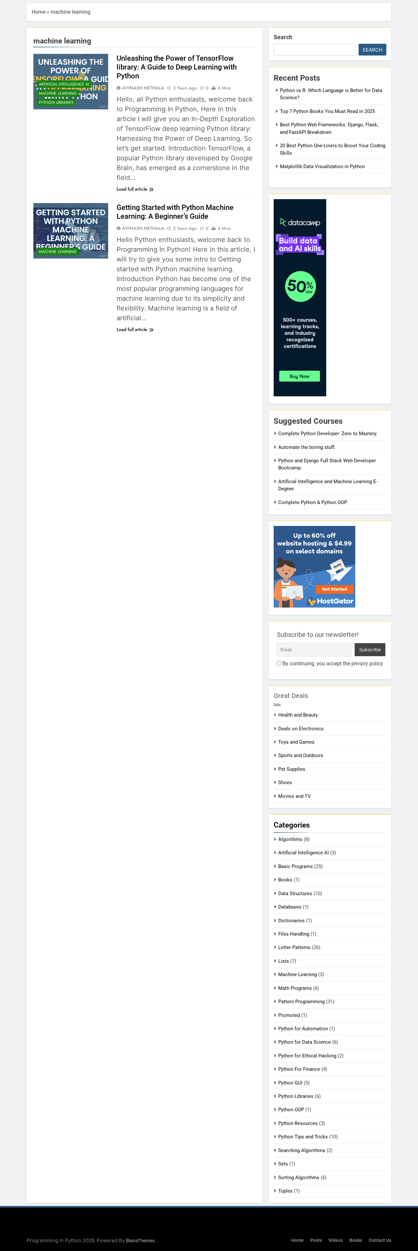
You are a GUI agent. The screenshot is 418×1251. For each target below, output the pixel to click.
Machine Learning (57, 93)
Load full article (132, 189)
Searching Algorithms (301, 1150)
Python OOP (291, 1110)
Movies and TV (294, 796)
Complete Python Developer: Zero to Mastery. (328, 433)
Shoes (285, 782)
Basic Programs (295, 866)
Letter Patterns (294, 947)
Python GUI (290, 1083)
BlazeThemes (140, 1240)
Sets (283, 1164)
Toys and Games (296, 742)
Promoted (289, 1015)
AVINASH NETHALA (143, 88)
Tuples (285, 1191)
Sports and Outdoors (300, 755)
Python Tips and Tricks (303, 1137)
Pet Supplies (291, 769)
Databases (289, 907)
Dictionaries (291, 921)
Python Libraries (56, 102)
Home (38, 12)
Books (285, 880)
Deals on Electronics (301, 729)
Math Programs (295, 988)
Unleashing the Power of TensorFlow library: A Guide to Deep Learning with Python (177, 67)
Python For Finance (299, 1069)
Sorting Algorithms (298, 1177)
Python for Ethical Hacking (307, 1056)
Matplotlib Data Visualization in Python (322, 166)
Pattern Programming (301, 1002)
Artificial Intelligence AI (64, 84)
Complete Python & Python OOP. (313, 502)
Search (283, 37)
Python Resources (298, 1123)
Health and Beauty (298, 715)
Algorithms (290, 839)
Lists (283, 961)
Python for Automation (303, 1029)
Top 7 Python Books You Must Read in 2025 (327, 111)
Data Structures (295, 893)
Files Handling (293, 934)
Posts (316, 1240)
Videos (336, 1240)
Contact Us (380, 1240)
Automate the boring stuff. (307, 447)
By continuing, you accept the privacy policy (332, 663)
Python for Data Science (304, 1042)
